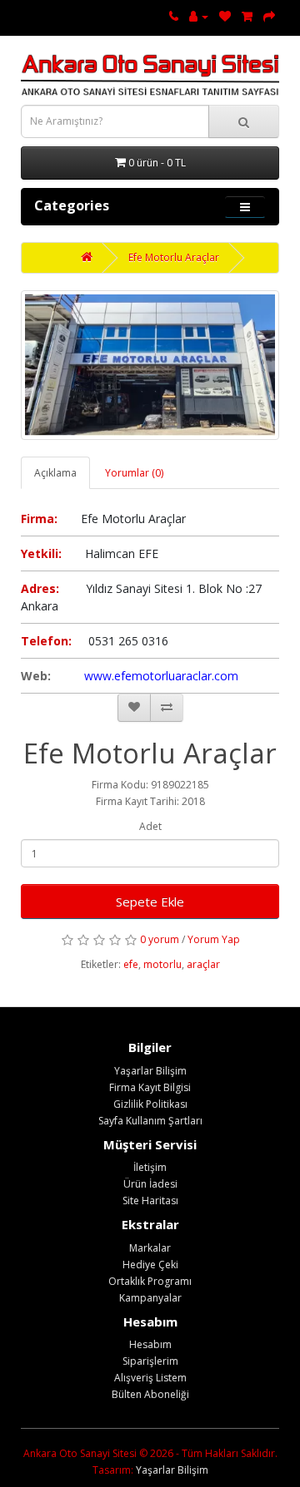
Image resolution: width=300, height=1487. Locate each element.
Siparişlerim (150, 1361)
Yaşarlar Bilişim (150, 1071)
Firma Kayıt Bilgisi (150, 1087)
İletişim (150, 1167)
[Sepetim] (247, 16)
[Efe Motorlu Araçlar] (150, 364)
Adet (150, 826)
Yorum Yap (214, 939)
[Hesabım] (198, 16)
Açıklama (55, 473)
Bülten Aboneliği (150, 1394)
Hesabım (150, 1344)
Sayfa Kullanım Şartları (150, 1121)
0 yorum (159, 939)
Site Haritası (150, 1200)
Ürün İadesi (150, 1184)
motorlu (162, 964)
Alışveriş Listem (150, 1378)
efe (130, 964)
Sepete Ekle (150, 901)
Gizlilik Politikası (150, 1104)
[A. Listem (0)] (225, 16)
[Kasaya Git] (269, 16)
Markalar (150, 1248)
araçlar (203, 964)
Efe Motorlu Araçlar (173, 257)
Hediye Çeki (150, 1264)
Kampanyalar (150, 1298)
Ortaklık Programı (150, 1281)
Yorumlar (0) (134, 473)
